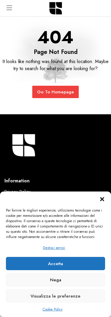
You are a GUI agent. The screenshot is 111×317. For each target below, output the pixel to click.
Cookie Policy (52, 309)
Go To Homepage (55, 92)
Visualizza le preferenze (55, 296)
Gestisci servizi (54, 247)
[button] (102, 199)
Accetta (55, 263)
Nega (55, 280)
